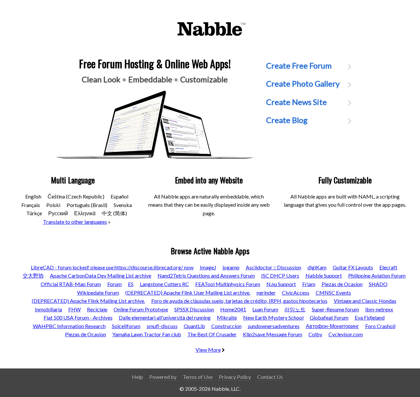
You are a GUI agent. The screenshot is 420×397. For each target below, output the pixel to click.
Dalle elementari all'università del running (165, 317)
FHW (74, 309)
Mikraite (227, 317)
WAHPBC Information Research (69, 326)
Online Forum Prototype (141, 309)
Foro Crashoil (380, 326)
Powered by (163, 377)
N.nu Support (281, 284)
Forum (114, 284)
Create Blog (286, 120)
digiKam (316, 267)
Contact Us (270, 377)
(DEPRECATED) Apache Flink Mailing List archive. (88, 301)
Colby (315, 334)
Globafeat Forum (329, 317)
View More (208, 349)
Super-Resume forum (335, 309)
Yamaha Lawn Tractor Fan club (146, 334)
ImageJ (208, 267)
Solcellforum (126, 326)
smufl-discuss (162, 326)
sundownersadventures (274, 326)
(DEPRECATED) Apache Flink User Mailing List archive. (187, 292)
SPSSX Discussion (194, 309)
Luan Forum (265, 309)
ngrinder (266, 292)
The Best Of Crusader (212, 334)
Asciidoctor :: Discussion (273, 267)
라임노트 (294, 309)
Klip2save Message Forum (272, 334)
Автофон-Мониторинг (332, 326)
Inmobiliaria (48, 309)
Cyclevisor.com (345, 334)
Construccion (226, 326)
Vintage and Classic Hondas (365, 301)
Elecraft (388, 267)
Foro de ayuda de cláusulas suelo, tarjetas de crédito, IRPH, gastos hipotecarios (239, 301)
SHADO (378, 284)
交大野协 (33, 275)
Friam (308, 284)
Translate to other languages (75, 222)
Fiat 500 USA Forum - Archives (78, 317)
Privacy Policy (235, 377)
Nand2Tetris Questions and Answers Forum (206, 275)
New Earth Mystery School (273, 317)
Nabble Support (323, 275)
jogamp (231, 267)
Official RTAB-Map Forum (71, 284)
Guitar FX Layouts (353, 267)
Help (137, 377)
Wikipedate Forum (98, 292)
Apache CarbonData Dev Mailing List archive (100, 275)
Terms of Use (198, 377)
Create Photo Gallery (303, 83)
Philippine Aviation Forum (377, 275)
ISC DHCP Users (280, 275)
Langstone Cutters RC (164, 284)
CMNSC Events (333, 292)
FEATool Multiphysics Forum (227, 284)
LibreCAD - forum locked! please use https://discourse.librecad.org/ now (112, 267)
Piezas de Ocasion (342, 284)
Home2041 (233, 309)
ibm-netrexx (379, 309)
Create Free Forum (299, 65)
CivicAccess (295, 292)
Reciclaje (97, 309)
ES (131, 284)
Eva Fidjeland (370, 317)
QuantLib (194, 326)
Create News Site (296, 102)
